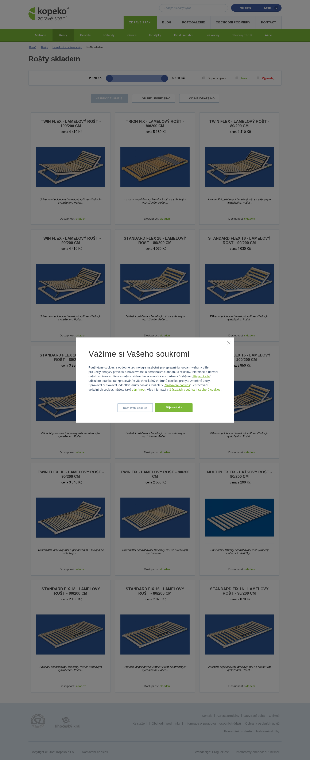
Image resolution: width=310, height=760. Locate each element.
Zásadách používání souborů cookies (195, 389)
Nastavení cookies (177, 385)
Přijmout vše (201, 376)
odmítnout (138, 389)
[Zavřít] (229, 342)
